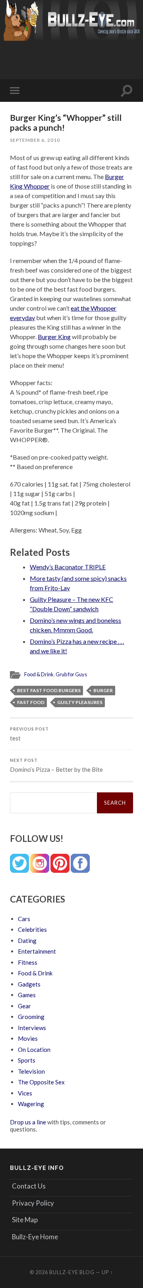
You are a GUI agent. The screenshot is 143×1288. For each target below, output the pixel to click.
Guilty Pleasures (79, 702)
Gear (24, 1005)
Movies (28, 1038)
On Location (34, 1049)
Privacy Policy (33, 1203)
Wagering (31, 1103)
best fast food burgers (49, 690)
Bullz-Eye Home (35, 1237)
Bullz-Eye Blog (72, 1272)
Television (31, 1071)
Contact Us (29, 1186)
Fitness (27, 962)
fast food (30, 702)
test (29, 734)
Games (27, 994)
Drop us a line (28, 1122)
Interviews (32, 1027)
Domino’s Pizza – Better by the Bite (56, 765)
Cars (24, 918)
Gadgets (29, 984)
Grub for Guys (71, 674)
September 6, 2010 (35, 140)
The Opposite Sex (41, 1082)
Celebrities (32, 929)
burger (103, 690)
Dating (27, 940)
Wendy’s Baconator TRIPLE (68, 567)
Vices (25, 1093)
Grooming (31, 1016)
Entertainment (37, 951)
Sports (26, 1060)
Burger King (54, 336)
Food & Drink (39, 674)
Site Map (25, 1219)
